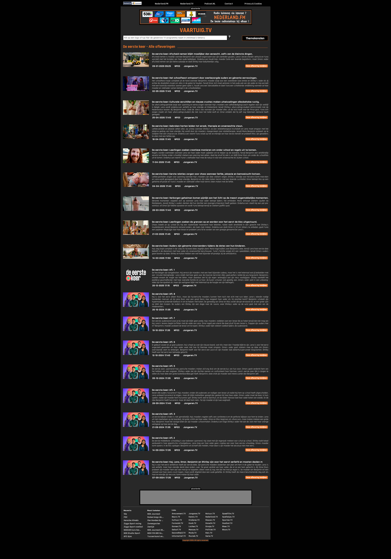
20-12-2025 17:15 (161, 285)
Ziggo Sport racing (132, 523)
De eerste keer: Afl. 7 (163, 318)
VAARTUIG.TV (196, 30)
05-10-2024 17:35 (161, 378)
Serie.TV (209, 536)
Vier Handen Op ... (155, 520)
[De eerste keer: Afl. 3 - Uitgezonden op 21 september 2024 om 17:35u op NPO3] (136, 426)
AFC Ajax (128, 536)
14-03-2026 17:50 (161, 258)
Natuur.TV (210, 513)
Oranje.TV (209, 526)
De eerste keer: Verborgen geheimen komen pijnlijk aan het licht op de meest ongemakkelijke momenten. (210, 198)
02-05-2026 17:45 (161, 91)
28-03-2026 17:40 (161, 210)
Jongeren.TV (190, 66)
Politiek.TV (210, 529)
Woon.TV (226, 529)
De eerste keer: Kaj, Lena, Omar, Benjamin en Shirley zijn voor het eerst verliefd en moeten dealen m (207, 462)
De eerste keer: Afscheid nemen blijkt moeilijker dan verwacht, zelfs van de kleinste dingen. (202, 54)
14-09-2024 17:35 (161, 450)
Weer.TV (226, 526)
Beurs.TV (176, 516)
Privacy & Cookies (253, 3)
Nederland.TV (186, 3)
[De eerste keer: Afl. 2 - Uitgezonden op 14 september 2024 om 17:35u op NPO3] (136, 450)
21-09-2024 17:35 (161, 427)
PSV (125, 517)
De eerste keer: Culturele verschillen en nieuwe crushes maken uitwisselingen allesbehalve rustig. (205, 102)
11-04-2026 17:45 (161, 162)
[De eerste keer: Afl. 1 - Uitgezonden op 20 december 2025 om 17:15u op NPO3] (136, 282)
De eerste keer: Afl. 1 (163, 269)
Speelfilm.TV (228, 513)
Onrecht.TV (210, 523)
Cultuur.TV (177, 520)
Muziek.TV (193, 536)
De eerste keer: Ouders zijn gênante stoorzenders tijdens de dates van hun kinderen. (198, 246)
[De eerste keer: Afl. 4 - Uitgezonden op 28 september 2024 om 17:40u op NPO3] (136, 402)
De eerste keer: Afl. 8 (163, 294)
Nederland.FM (161, 3)
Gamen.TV (176, 526)
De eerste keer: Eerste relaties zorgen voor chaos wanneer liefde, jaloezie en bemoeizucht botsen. (206, 174)
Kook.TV (192, 523)
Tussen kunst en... (155, 536)
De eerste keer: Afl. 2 (163, 438)
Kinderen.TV (194, 520)
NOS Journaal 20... (155, 530)
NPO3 (177, 66)
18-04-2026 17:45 (161, 139)
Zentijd (150, 526)
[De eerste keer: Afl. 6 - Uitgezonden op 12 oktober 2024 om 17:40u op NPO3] (136, 354)
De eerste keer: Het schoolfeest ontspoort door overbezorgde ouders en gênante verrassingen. (204, 78)
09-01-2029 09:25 (161, 66)
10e (125, 514)
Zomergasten (153, 523)
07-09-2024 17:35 (161, 477)
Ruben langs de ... (155, 517)
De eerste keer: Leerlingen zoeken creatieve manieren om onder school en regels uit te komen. (204, 150)
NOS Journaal (153, 514)
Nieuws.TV (210, 520)
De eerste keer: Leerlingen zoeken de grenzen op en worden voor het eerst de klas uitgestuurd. (204, 222)
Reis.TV (208, 533)
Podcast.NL (210, 3)
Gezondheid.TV (178, 533)
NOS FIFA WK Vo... (155, 533)
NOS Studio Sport (132, 533)
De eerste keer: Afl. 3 (163, 414)
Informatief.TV (179, 536)
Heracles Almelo (131, 520)
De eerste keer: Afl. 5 (163, 366)
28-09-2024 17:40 (161, 403)
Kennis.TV (193, 516)
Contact (229, 3)
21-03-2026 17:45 (161, 234)
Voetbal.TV (227, 523)
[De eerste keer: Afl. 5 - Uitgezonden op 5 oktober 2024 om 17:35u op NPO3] (136, 378)
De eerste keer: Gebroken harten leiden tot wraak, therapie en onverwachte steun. (197, 126)
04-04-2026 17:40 (161, 186)
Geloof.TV (176, 529)
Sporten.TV (227, 520)
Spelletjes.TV (228, 516)
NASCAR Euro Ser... (132, 530)
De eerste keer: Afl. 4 (163, 390)
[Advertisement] (59, 30)
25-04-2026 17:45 (161, 117)
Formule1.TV (177, 523)
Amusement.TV (179, 513)
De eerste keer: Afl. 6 (163, 342)
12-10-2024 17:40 (161, 355)
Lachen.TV (193, 526)
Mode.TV (192, 533)
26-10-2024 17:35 (161, 309)
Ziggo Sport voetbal (133, 526)
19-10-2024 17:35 (161, 330)
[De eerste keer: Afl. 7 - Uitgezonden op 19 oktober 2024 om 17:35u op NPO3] (136, 330)
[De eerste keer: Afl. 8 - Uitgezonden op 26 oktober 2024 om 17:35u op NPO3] (136, 306)
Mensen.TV (193, 529)
